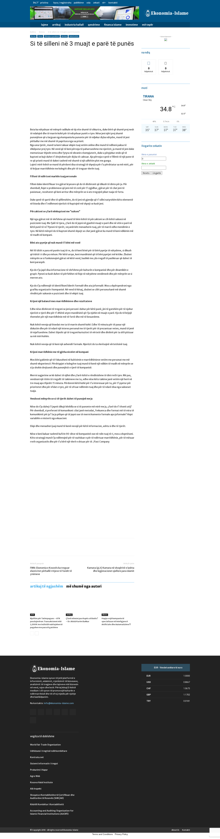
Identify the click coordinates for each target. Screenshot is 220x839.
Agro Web (35, 776)
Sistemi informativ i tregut (44, 763)
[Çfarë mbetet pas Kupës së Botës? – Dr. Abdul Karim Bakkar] (82, 605)
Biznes (42, 32)
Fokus (40, 36)
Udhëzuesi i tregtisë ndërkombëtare (48, 751)
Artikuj (56, 24)
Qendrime (94, 24)
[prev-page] (32, 633)
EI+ (104, 2)
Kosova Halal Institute (41, 782)
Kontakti (113, 2)
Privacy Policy (121, 834)
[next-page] (37, 633)
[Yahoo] (187, 2)
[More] (61, 549)
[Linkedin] (173, 2)
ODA (88, 2)
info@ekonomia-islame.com (59, 703)
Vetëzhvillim (73, 36)
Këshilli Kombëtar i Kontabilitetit (47, 804)
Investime (132, 24)
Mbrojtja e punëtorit (52, 36)
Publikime (79, 2)
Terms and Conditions (102, 834)
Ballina (33, 32)
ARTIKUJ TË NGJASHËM (46, 586)
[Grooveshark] (163, 2)
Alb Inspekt (35, 788)
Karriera (64, 36)
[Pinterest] (47, 549)
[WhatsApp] (54, 549)
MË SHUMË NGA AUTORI (84, 586)
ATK (32, 615)
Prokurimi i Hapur (39, 769)
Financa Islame (113, 24)
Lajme (44, 24)
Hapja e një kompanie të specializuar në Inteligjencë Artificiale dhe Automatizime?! (116, 621)
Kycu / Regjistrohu (62, 2)
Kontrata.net (37, 757)
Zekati (96, 2)
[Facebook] (158, 2)
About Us (175, 830)
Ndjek (148, 62)
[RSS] (178, 2)
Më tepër (147, 24)
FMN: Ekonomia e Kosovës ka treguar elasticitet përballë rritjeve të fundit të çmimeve (51, 571)
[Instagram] (168, 2)
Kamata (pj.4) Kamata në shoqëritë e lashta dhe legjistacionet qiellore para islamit (110, 569)
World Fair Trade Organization (45, 744)
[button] (186, 25)
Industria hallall (74, 24)
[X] (182, 2)
